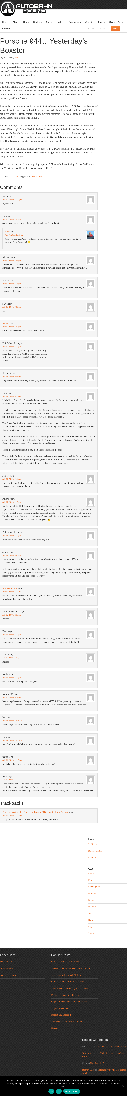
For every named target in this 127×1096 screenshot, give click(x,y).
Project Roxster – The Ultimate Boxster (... (70, 1002)
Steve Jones (87, 1053)
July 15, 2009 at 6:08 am (11, 780)
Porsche (14, 176)
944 (33, 176)
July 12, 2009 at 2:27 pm (11, 635)
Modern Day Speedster (61, 1015)
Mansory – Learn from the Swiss (65, 995)
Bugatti (91, 920)
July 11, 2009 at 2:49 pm (11, 502)
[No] (123, 1086)
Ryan (17, 57)
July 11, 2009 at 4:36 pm (11, 535)
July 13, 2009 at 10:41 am (12, 721)
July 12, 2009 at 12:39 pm (12, 815)
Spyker (91, 933)
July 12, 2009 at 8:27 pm (11, 677)
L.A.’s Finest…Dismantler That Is (111, 1046)
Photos (49, 22)
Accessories (75, 22)
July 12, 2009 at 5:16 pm (11, 658)
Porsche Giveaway (8, 975)
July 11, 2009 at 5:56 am (11, 396)
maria (5, 323)
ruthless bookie (9, 588)
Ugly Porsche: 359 (98, 1063)
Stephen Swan (88, 1070)
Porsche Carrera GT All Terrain (65, 962)
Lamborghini (94, 887)
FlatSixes (92, 857)
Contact (6, 28)
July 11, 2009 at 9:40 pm (11, 555)
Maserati (92, 907)
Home (5, 22)
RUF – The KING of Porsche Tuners (67, 982)
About (16, 22)
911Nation (92, 844)
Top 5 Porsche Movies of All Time (66, 975)
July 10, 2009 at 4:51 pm (11, 261)
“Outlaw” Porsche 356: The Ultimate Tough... (71, 968)
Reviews (37, 22)
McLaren (92, 893)
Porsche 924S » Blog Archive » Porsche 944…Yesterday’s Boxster (35, 812)
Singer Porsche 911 (59, 1008)
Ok (51, 1091)
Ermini (91, 900)
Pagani (91, 927)
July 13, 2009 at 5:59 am (11, 697)
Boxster (39, 176)
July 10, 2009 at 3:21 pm (14, 235)
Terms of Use (6, 962)
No (58, 1091)
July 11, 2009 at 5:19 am (11, 376)
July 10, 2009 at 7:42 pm (11, 327)
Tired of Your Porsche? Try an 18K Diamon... (71, 988)
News (26, 22)
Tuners (101, 22)
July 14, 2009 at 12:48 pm (12, 760)
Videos (61, 22)
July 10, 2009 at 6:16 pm (11, 307)
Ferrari (91, 880)
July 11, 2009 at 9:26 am (11, 479)
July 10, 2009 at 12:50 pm (12, 199)
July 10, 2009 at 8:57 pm (11, 346)
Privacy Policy (6, 968)
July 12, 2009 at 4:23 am (11, 592)
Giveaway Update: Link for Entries (66, 1021)
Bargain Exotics (95, 851)
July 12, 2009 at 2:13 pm (11, 615)
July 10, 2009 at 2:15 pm (11, 219)
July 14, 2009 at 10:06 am (12, 740)
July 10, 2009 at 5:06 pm (11, 284)
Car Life (89, 22)
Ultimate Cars (116, 22)
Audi (90, 913)
